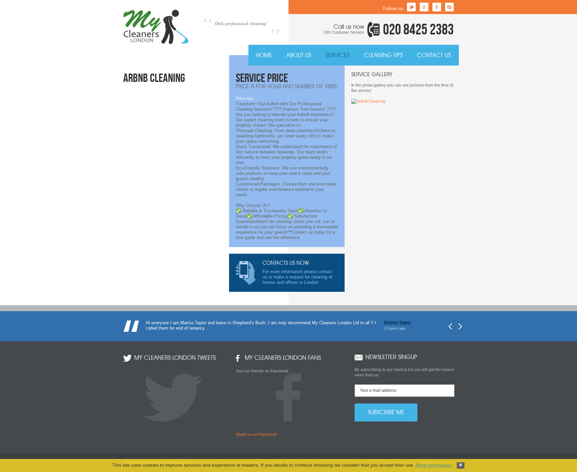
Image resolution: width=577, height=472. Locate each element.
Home (264, 55)
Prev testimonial (450, 326)
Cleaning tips (383, 55)
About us (298, 55)
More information (434, 465)
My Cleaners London (155, 27)
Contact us (434, 55)
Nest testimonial (460, 326)
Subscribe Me (386, 412)
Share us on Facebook (256, 434)
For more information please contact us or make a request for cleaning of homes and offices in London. (297, 272)
